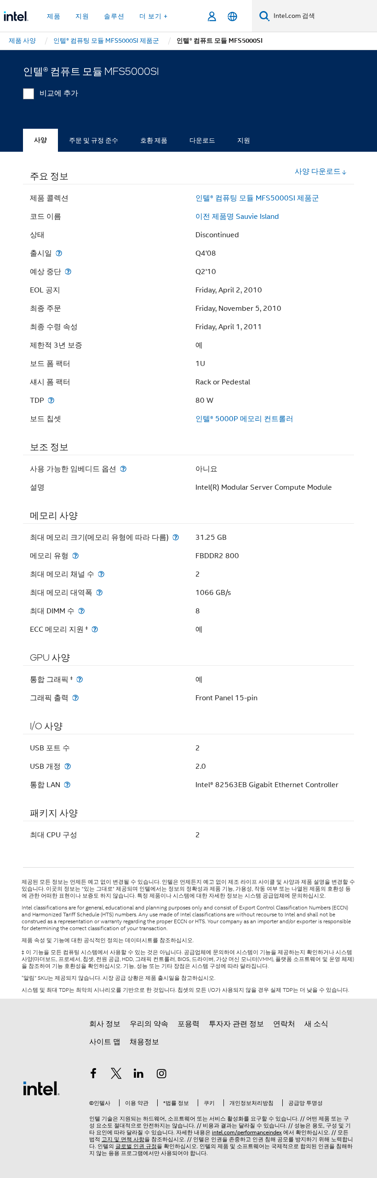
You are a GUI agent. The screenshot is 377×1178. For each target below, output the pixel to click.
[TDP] (51, 400)
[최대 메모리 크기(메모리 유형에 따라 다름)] (176, 537)
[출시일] (59, 253)
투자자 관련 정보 (236, 1024)
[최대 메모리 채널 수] (101, 574)
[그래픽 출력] (75, 698)
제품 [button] (54, 16)
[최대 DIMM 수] (81, 611)
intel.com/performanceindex (247, 1132)
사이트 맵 (104, 1041)
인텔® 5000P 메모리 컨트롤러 (244, 418)
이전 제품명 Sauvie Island (237, 216)
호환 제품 (153, 140)
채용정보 (144, 1041)
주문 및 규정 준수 (93, 140)
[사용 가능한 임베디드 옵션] (123, 469)
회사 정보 (104, 1024)
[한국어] (232, 16)
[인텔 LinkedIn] (139, 1075)
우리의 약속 (149, 1024)
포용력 (188, 1024)
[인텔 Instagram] (162, 1075)
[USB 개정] (68, 766)
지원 (243, 140)
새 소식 (316, 1024)
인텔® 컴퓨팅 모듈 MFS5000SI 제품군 (257, 198)
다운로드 (202, 140)
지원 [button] (82, 16)
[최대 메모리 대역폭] (99, 592)
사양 (40, 140)
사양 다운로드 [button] (318, 171)
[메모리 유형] (75, 556)
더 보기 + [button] (153, 16)
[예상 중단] (68, 271)
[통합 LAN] (67, 785)
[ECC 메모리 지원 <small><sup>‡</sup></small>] (95, 629)
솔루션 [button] (114, 16)
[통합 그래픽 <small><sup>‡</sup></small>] (79, 679)
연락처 (284, 1024)
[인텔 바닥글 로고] (41, 1087)
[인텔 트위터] (116, 1075)
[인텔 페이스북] (93, 1075)
